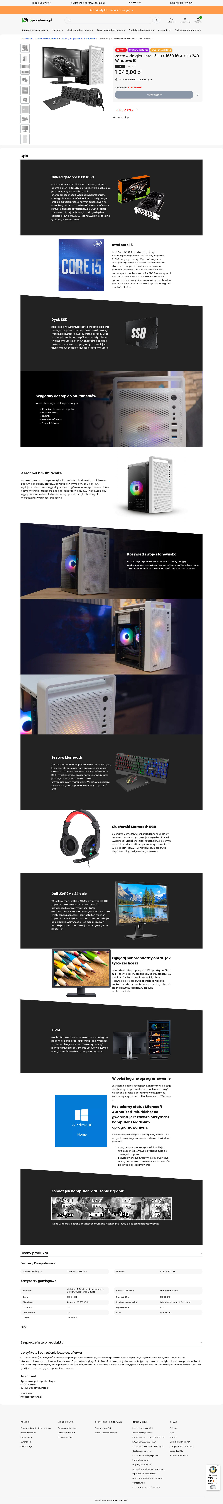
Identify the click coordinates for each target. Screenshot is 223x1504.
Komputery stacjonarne (47, 38)
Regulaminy (26, 1437)
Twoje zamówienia (67, 1428)
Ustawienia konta (66, 1432)
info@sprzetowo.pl (31, 1396)
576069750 (26, 1393)
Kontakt (173, 1437)
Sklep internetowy (110, 1500)
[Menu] (218, 1466)
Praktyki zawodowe (179, 1455)
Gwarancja (25, 1441)
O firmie (173, 1428)
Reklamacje (26, 1446)
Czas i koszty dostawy (106, 1432)
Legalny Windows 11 (141, 1464)
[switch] (213, 1487)
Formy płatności (103, 1428)
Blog (172, 1432)
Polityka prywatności (142, 1428)
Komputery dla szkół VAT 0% (146, 1487)
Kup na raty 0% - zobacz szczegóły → (111, 10)
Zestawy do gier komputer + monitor (78, 38)
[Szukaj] (157, 20)
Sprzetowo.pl (26, 38)
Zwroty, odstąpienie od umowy (35, 1428)
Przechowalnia (65, 1437)
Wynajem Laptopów (142, 1432)
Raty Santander (28, 1432)
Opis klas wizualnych (180, 1441)
